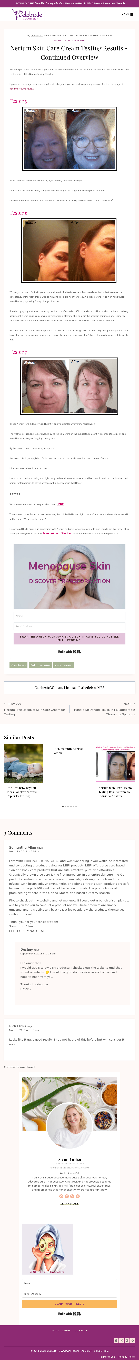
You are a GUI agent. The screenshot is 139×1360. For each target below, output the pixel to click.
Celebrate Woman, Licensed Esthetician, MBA (69, 687)
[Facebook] (116, 1340)
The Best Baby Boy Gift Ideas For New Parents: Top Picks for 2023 (22, 792)
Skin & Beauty (76, 40)
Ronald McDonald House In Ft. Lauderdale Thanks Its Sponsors (104, 709)
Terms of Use (107, 1356)
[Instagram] (127, 1340)
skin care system (40, 665)
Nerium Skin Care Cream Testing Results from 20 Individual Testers (115, 792)
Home (55, 1330)
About (67, 1330)
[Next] (129, 774)
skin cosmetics (64, 665)
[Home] (28, 36)
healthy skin (18, 665)
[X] (121, 1340)
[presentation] (23, 763)
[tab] (63, 806)
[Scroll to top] (130, 1351)
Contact (81, 1330)
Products (59, 40)
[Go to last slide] (9, 774)
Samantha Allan (22, 847)
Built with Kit (69, 652)
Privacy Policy (126, 1356)
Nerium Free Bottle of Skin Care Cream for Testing (34, 709)
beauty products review (21, 88)
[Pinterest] (132, 1340)
